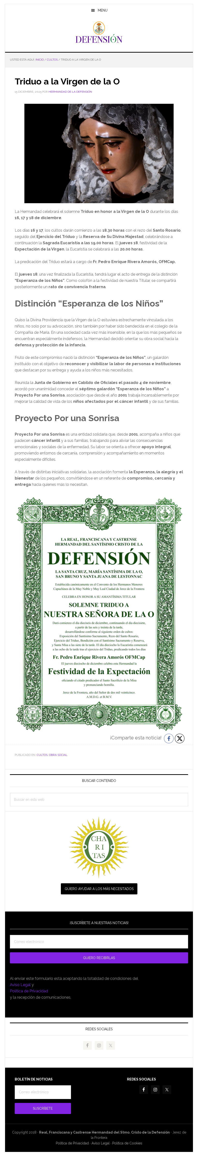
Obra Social (58, 755)
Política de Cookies (127, 1143)
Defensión (99, 32)
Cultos (42, 755)
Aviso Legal (20, 984)
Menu (102, 10)
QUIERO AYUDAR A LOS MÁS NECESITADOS (99, 889)
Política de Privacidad (29, 991)
